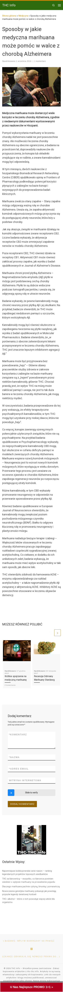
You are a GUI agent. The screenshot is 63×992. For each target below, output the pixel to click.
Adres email (19, 768)
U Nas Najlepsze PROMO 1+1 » (31, 987)
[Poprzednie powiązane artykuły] (50, 632)
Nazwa (14, 757)
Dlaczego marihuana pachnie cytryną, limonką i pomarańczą (31, 886)
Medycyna (23, 16)
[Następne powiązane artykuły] (57, 632)
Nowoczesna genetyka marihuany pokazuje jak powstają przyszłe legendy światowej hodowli (29, 893)
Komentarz (18, 734)
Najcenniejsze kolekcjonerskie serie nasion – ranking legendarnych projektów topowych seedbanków (27, 872)
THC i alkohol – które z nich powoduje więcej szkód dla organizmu (28, 900)
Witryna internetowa (25, 780)
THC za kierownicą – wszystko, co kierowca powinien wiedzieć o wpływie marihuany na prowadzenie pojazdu (28, 880)
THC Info (15, 968)
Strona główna (9, 16)
